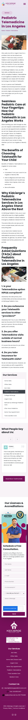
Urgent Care (8, 399)
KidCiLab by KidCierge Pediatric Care (13, 404)
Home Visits (7, 381)
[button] (24, 4)
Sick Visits (7, 388)
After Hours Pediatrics (11, 408)
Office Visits (8, 384)
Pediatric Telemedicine (11, 392)
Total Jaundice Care (10, 416)
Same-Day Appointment (12, 412)
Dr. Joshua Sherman (14, 642)
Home (3, 30)
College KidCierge (9, 395)
